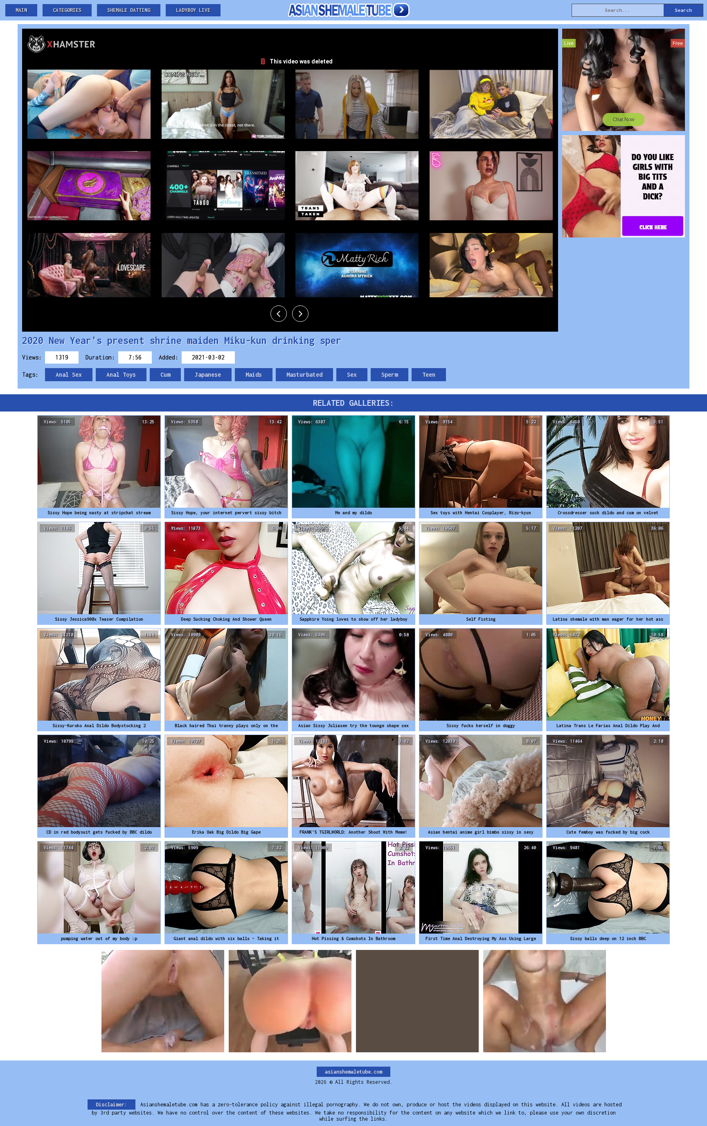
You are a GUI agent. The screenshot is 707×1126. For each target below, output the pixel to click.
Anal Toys (121, 374)
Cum (165, 374)
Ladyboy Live (193, 10)
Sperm (389, 374)
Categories (67, 10)
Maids (253, 374)
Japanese (208, 374)
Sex (352, 374)
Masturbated (304, 374)
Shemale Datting (128, 10)
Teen (428, 374)
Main (21, 10)
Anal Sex (69, 374)
